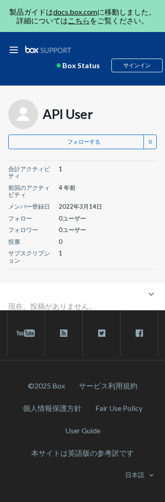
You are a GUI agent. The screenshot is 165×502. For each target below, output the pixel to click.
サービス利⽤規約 (108, 385)
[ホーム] (48, 50)
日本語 (135, 475)
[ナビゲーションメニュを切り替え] (151, 293)
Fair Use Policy (119, 408)
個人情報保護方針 (52, 408)
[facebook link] (139, 333)
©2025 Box (46, 385)
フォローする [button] (83, 141)
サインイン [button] (137, 65)
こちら (79, 20)
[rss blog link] (63, 333)
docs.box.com (75, 11)
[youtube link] (25, 333)
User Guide (82, 430)
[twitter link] (101, 333)
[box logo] (48, 49)
